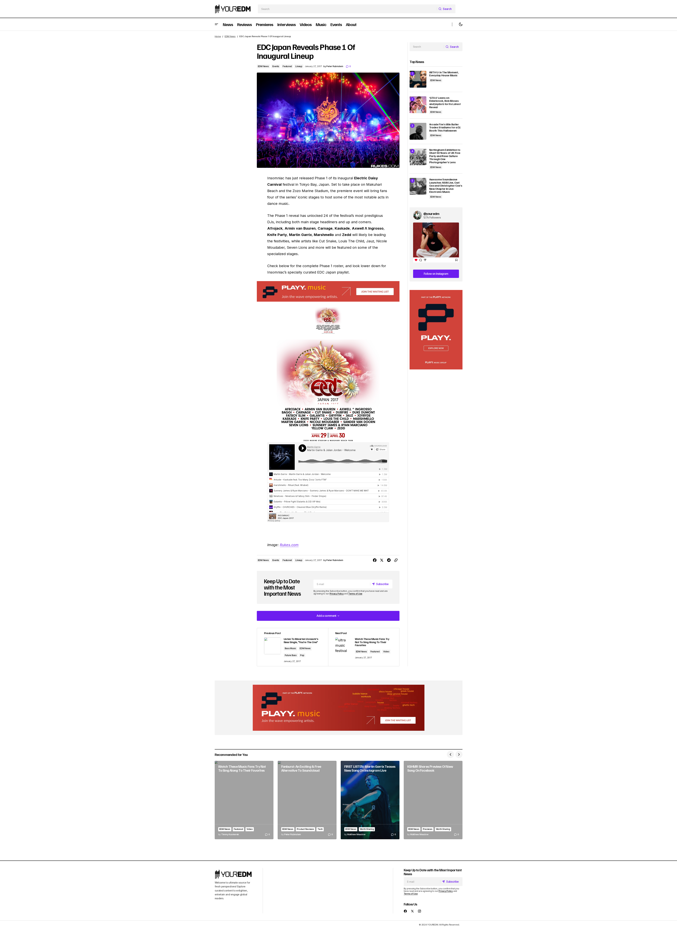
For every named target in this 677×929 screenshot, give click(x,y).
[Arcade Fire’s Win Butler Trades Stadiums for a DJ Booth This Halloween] (418, 131)
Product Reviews (305, 829)
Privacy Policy (337, 593)
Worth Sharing (367, 829)
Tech (320, 829)
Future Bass (291, 655)
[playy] (328, 291)
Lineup (298, 66)
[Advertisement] (436, 329)
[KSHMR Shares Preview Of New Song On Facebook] (433, 800)
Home (218, 36)
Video (386, 651)
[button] (216, 24)
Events (275, 66)
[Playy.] (338, 708)
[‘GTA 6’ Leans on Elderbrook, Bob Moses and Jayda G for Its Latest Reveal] (418, 104)
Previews (427, 829)
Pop (302, 655)
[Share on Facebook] (374, 560)
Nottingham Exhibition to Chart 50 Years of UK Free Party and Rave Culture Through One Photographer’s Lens (444, 156)
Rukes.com (289, 545)
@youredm (431, 213)
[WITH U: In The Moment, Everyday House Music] (418, 79)
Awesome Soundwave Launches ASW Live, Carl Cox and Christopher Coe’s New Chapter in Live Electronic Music (445, 185)
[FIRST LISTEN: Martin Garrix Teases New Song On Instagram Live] (370, 800)
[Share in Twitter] (381, 560)
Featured (287, 66)
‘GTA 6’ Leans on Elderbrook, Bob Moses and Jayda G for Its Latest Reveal (445, 102)
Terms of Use (355, 593)
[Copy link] (395, 560)
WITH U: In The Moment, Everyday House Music (444, 74)
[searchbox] (347, 9)
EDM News (230, 36)
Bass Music (290, 648)
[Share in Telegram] (388, 560)
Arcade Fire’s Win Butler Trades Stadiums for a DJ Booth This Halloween (444, 127)
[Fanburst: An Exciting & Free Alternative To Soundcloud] (307, 800)
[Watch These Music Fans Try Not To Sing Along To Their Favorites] (363, 647)
